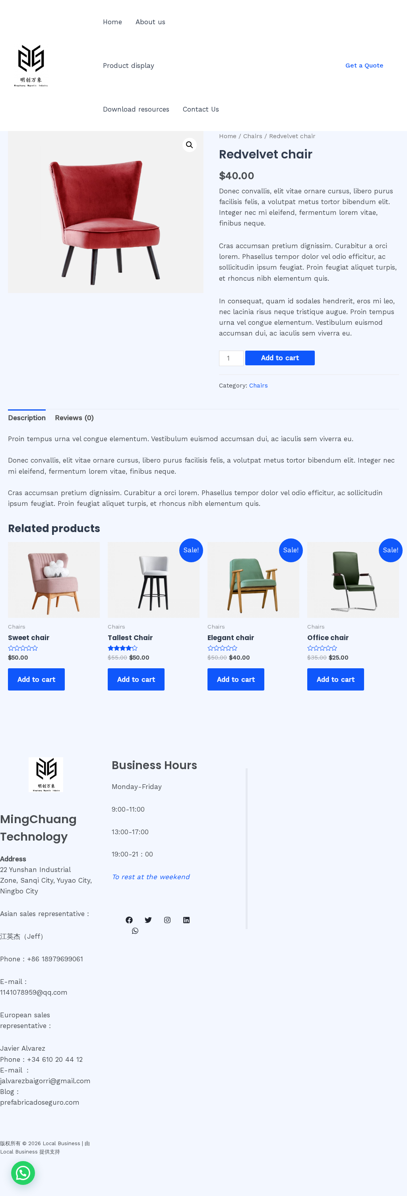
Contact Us (201, 109)
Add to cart (280, 358)
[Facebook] (129, 920)
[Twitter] (148, 920)
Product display (128, 65)
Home (112, 22)
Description (27, 418)
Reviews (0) (74, 418)
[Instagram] (167, 920)
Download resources (136, 109)
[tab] (27, 418)
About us (150, 22)
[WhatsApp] (135, 930)
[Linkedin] (186, 920)
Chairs (252, 136)
